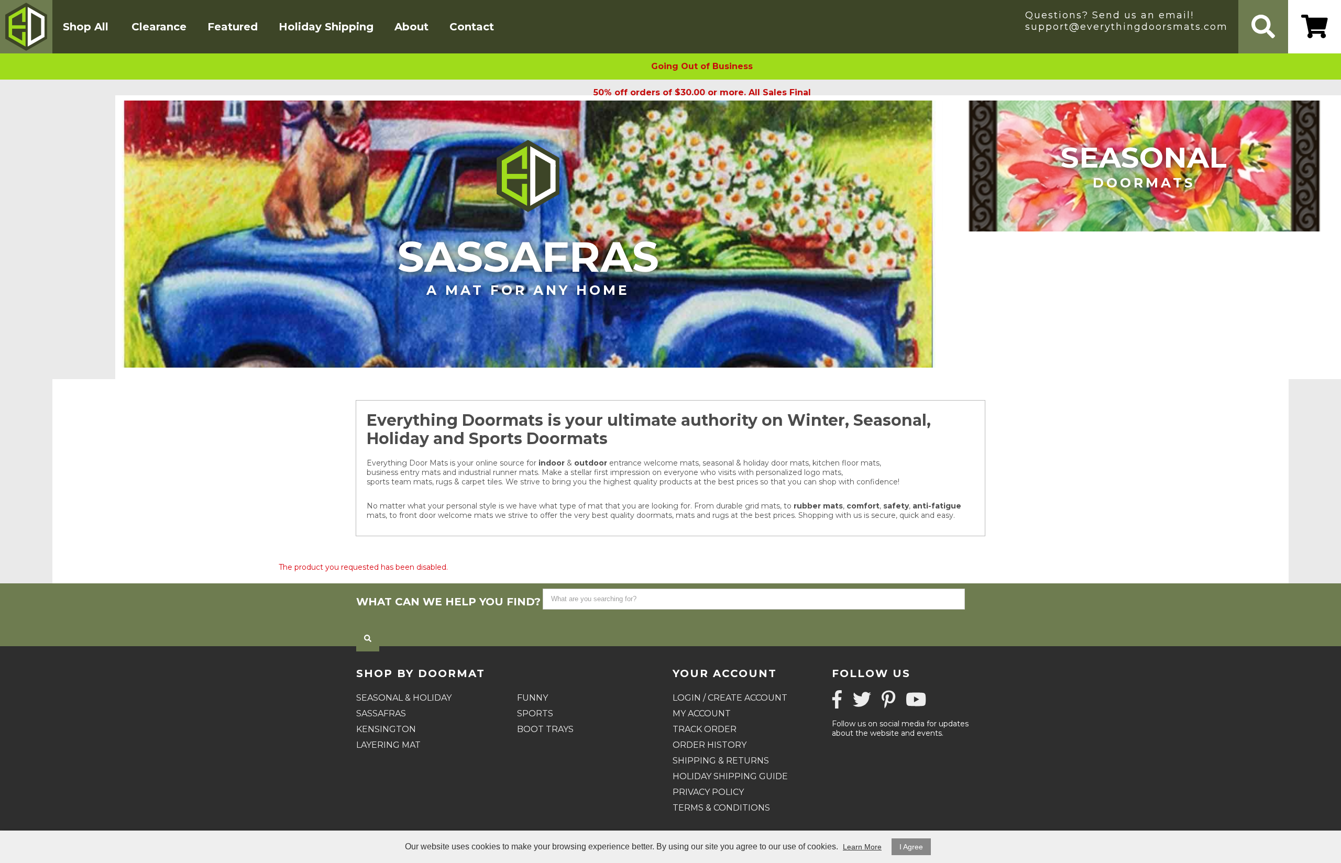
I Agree (911, 847)
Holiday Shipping (326, 26)
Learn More (862, 847)
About (411, 26)
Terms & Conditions (721, 808)
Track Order (705, 729)
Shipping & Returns (721, 761)
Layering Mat (388, 745)
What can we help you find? (448, 601)
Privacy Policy (708, 792)
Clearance (158, 26)
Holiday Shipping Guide (730, 776)
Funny (532, 698)
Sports (535, 713)
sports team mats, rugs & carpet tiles (434, 481)
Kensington (386, 729)
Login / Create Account (730, 698)
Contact (471, 26)
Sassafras (528, 264)
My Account (702, 713)
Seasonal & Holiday (404, 698)
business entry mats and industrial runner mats (452, 472)
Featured (232, 26)
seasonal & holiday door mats (755, 463)
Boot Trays (545, 729)
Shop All (85, 26)
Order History (709, 745)
